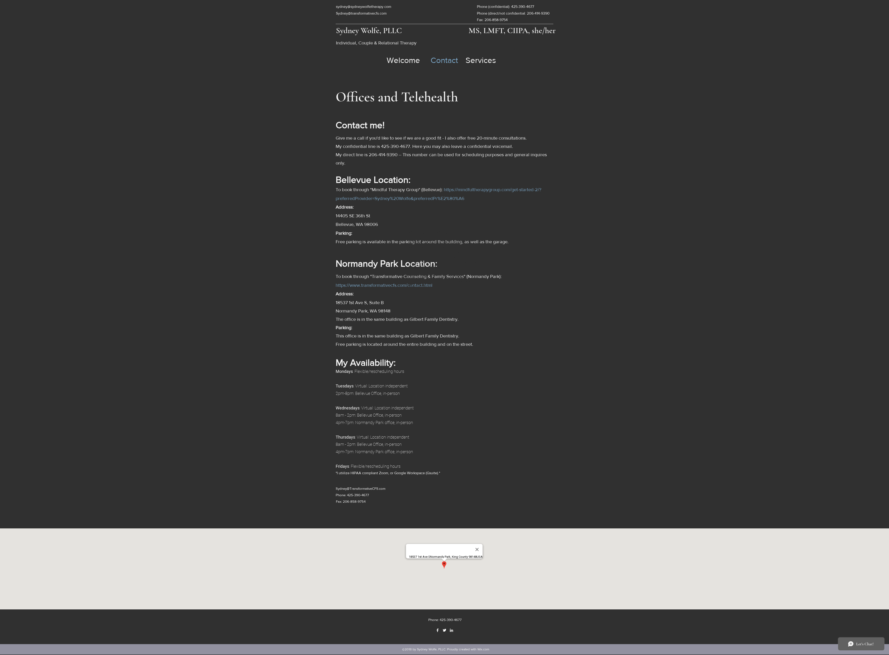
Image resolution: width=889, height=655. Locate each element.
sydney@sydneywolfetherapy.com (363, 7)
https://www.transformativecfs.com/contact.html (384, 285)
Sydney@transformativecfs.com (361, 13)
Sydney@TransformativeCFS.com (360, 488)
